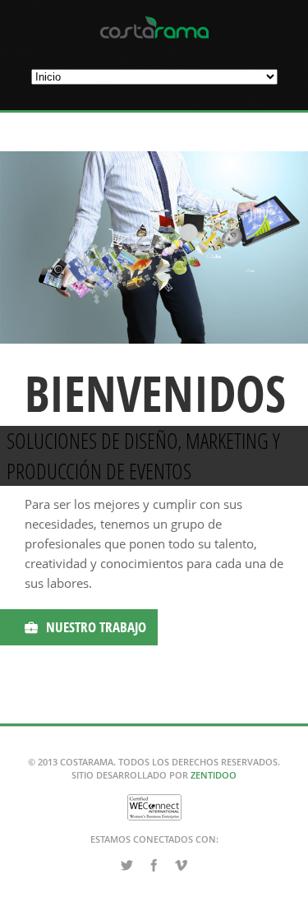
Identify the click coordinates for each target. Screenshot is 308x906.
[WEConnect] (154, 813)
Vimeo (181, 865)
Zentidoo (214, 775)
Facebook (154, 865)
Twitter (127, 865)
